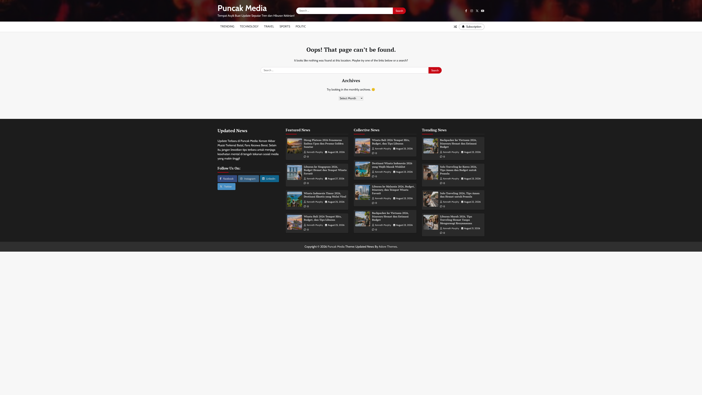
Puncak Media (242, 8)
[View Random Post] (455, 26)
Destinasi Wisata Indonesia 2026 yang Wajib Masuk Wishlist (392, 164)
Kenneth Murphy (315, 152)
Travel (269, 26)
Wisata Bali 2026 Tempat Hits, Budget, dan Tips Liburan (322, 218)
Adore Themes (388, 246)
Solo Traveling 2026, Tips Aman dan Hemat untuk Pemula (460, 194)
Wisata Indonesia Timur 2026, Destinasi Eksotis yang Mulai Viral (325, 194)
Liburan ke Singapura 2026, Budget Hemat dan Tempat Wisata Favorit (325, 170)
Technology (249, 26)
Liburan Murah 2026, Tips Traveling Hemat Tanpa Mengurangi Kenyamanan (456, 220)
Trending (227, 26)
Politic (301, 26)
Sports (285, 26)
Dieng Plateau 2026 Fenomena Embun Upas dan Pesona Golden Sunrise (324, 143)
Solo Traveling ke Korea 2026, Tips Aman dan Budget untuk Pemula (458, 170)
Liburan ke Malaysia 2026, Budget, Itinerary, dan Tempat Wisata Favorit (393, 190)
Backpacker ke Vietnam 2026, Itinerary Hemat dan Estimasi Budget (390, 216)
